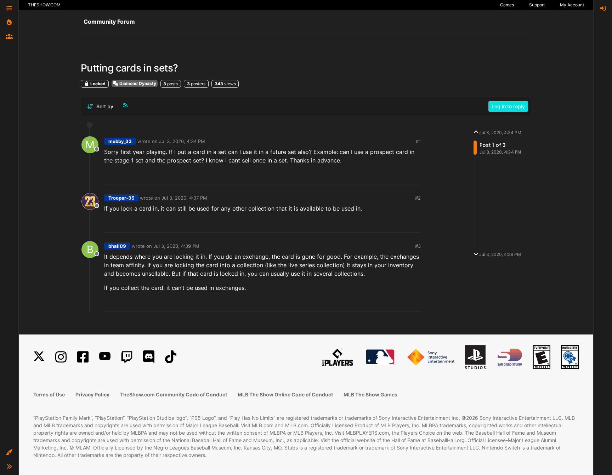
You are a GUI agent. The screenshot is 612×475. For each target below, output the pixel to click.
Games (507, 4)
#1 (418, 141)
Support (537, 4)
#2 (418, 198)
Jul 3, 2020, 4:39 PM (176, 246)
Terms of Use (49, 394)
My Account (572, 4)
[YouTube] (104, 357)
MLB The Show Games (370, 394)
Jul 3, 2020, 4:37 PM (184, 198)
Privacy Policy (92, 394)
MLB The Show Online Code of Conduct (285, 394)
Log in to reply (508, 106)
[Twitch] (126, 357)
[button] (9, 452)
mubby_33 (120, 141)
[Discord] (148, 357)
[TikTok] (170, 357)
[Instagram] (61, 357)
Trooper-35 (121, 198)
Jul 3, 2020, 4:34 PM (182, 141)
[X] (39, 357)
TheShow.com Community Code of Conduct (173, 394)
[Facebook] (83, 357)
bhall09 (117, 246)
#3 (418, 246)
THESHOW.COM (44, 4)
